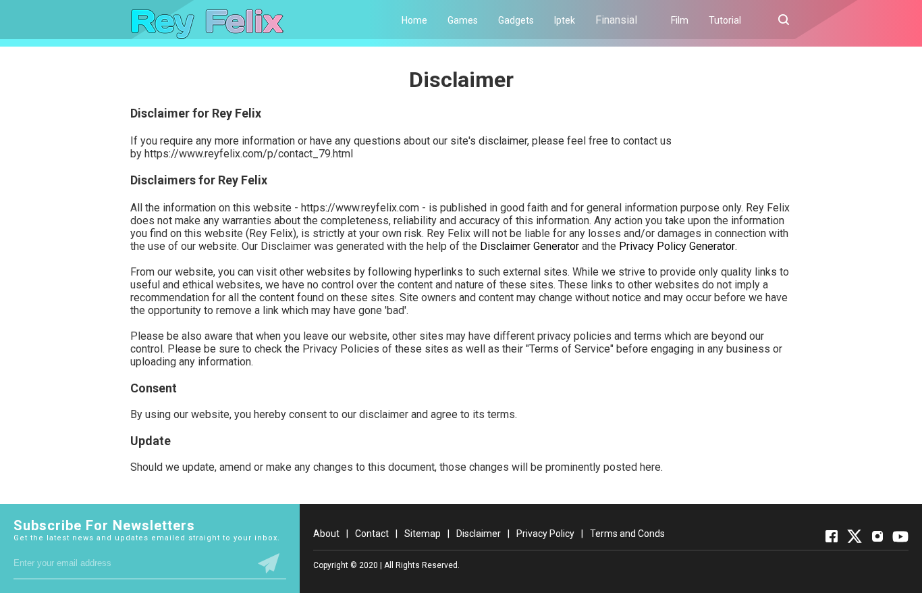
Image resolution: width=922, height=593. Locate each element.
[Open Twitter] (854, 536)
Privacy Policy (545, 533)
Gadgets (516, 20)
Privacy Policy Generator (677, 246)
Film (679, 20)
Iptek (564, 20)
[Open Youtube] (900, 536)
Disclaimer (478, 533)
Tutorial (725, 20)
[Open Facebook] (831, 536)
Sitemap (422, 533)
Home (414, 20)
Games (463, 20)
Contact (372, 533)
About (326, 533)
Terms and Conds (627, 533)
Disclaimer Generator (529, 246)
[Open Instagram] (877, 536)
